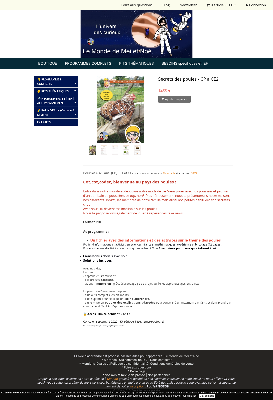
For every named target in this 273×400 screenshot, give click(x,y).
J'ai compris (207, 395)
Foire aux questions (136, 5)
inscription (136, 386)
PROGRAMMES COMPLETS (88, 63)
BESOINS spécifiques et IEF (185, 63)
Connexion (257, 5)
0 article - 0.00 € (223, 5)
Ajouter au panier (176, 99)
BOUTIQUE (47, 63)
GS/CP (194, 173)
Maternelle (169, 173)
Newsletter (188, 5)
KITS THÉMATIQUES (136, 63)
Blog (166, 5)
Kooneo (112, 379)
